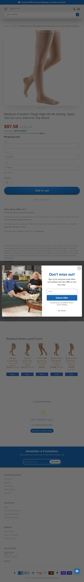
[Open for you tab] (77, 571)
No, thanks (62, 310)
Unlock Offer (62, 297)
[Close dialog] (79, 268)
